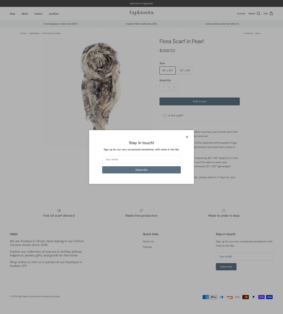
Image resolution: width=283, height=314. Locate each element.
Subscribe (141, 169)
